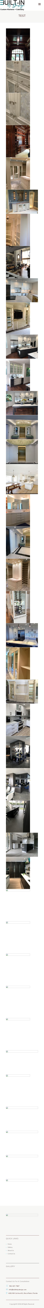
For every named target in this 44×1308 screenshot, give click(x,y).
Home (10, 1244)
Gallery (10, 1247)
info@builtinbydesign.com (17, 1289)
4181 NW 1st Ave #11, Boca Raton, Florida (23, 1293)
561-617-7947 (14, 1286)
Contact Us (11, 1254)
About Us (11, 1250)
